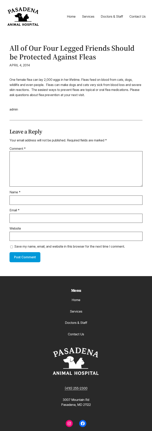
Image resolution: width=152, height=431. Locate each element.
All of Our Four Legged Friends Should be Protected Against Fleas (72, 52)
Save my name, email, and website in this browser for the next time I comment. (69, 246)
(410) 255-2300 (76, 388)
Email (15, 210)
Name (15, 192)
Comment (18, 149)
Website (15, 228)
